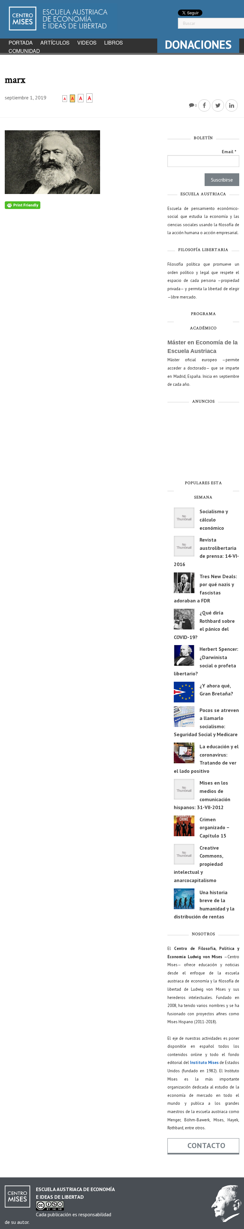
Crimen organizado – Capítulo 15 (214, 827)
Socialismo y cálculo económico (214, 519)
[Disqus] (81, 288)
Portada (21, 42)
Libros (113, 42)
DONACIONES (198, 44)
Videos (87, 42)
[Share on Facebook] (204, 105)
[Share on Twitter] (218, 105)
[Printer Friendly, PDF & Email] (22, 204)
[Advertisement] (203, 443)
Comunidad (24, 50)
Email (229, 152)
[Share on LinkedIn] (232, 105)
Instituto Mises (204, 1062)
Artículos (55, 42)
